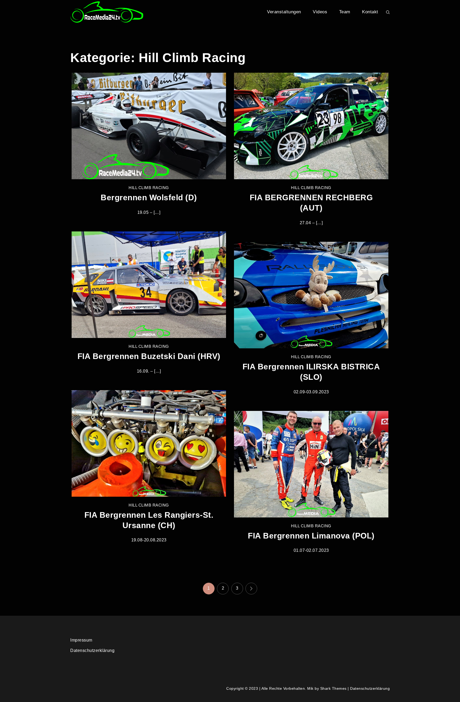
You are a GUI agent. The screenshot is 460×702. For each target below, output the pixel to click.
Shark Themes (334, 688)
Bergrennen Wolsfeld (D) (149, 197)
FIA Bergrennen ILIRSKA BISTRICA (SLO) (311, 371)
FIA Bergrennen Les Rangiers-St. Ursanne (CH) (148, 520)
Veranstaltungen (284, 11)
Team (344, 11)
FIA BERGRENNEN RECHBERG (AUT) (311, 202)
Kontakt (370, 11)
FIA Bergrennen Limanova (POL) (311, 535)
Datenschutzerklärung (92, 650)
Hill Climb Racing (149, 187)
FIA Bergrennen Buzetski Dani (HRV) (148, 356)
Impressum (81, 640)
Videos (320, 11)
